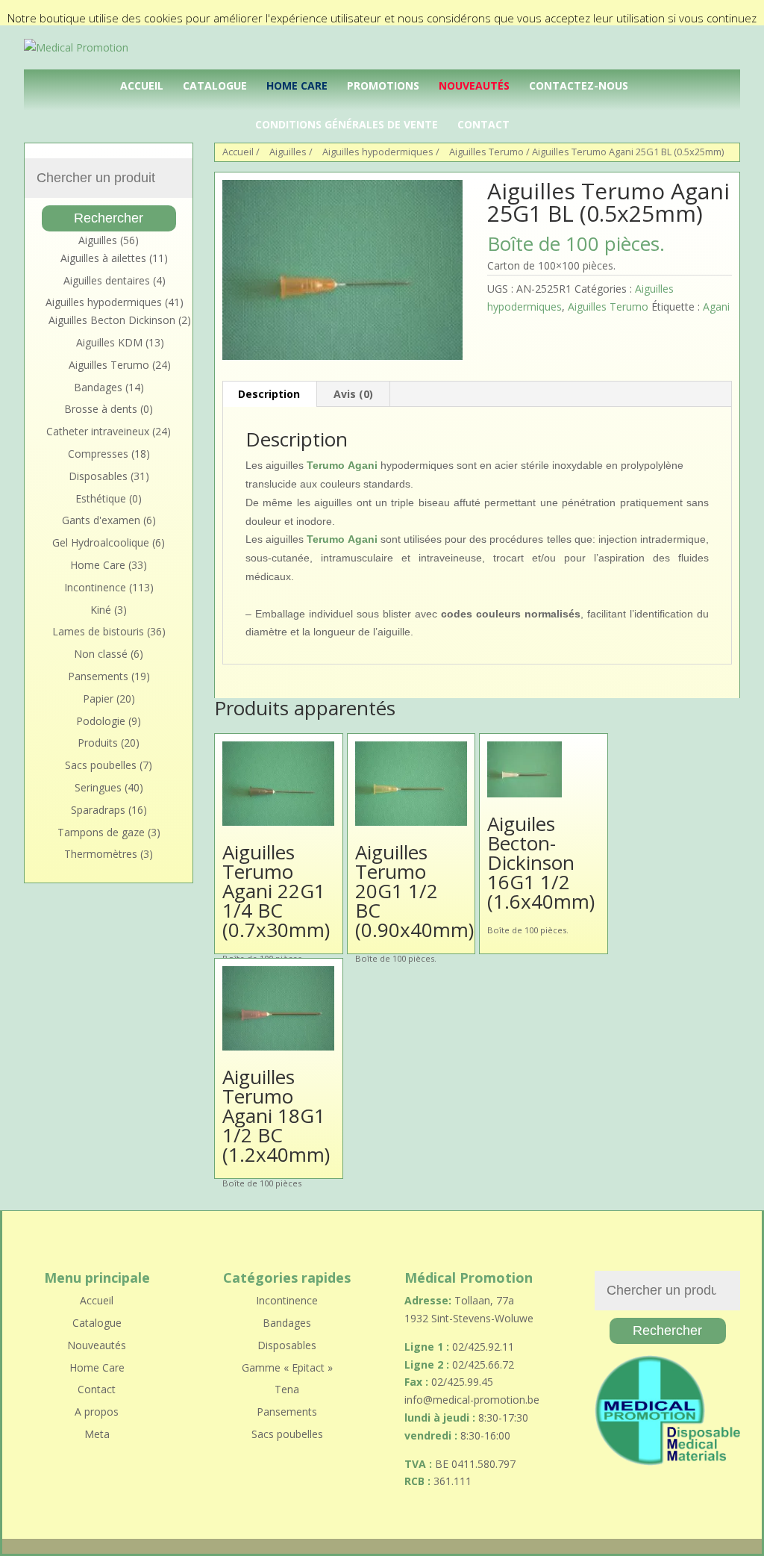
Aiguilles (97, 240)
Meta (97, 1434)
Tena (287, 1389)
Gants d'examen (101, 520)
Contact (483, 124)
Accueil (141, 85)
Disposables (98, 476)
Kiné (100, 610)
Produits (98, 742)
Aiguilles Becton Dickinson (111, 320)
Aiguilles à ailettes (103, 258)
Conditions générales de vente (346, 124)
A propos (97, 1411)
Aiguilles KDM (109, 342)
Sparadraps (98, 810)
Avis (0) (353, 394)
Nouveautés (474, 85)
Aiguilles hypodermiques (104, 302)
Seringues (98, 787)
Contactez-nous (578, 85)
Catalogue (215, 85)
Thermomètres (100, 854)
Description (269, 394)
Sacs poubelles (101, 765)
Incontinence (95, 587)
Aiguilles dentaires (106, 280)
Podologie (100, 721)
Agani (716, 306)
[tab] (269, 394)
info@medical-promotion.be (471, 1399)
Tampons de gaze (101, 832)
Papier (98, 698)
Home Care (297, 85)
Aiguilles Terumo (608, 306)
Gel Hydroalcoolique (100, 542)
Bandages (98, 387)
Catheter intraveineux (97, 431)
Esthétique (100, 498)
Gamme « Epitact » (287, 1367)
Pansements (98, 676)
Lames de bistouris (98, 631)
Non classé (101, 654)
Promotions (383, 85)
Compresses (98, 453)
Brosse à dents (100, 409)
